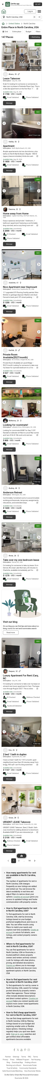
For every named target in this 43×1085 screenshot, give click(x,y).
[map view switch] (21, 856)
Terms (23, 1057)
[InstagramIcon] (28, 1050)
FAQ (29, 1057)
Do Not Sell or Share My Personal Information (21, 1075)
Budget (28, 32)
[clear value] (34, 17)
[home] (3, 23)
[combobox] (19, 17)
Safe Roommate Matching (12, 1071)
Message (9, 103)
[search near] (3, 17)
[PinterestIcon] (25, 1050)
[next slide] (37, 123)
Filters (38, 32)
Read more (11, 632)
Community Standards (27, 1068)
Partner (8, 1057)
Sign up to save (17, 1034)
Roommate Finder (30, 1065)
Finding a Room (30, 1062)
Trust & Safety (12, 1068)
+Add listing (35, 37)
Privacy (5, 1060)
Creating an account (21, 897)
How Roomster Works (32, 1071)
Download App (17, 1062)
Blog (8, 1062)
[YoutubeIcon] (21, 1050)
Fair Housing (35, 1060)
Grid (6, 32)
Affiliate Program (22, 1060)
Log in (30, 11)
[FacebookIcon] (14, 1050)
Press (12, 1060)
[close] (3, 4)
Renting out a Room (13, 1065)
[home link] (3, 11)
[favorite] (4, 44)
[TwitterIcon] (18, 1050)
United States (14, 23)
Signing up (10, 965)
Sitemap (16, 1057)
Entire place (16, 32)
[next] (39, 17)
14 (30, 860)
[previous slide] (6, 123)
